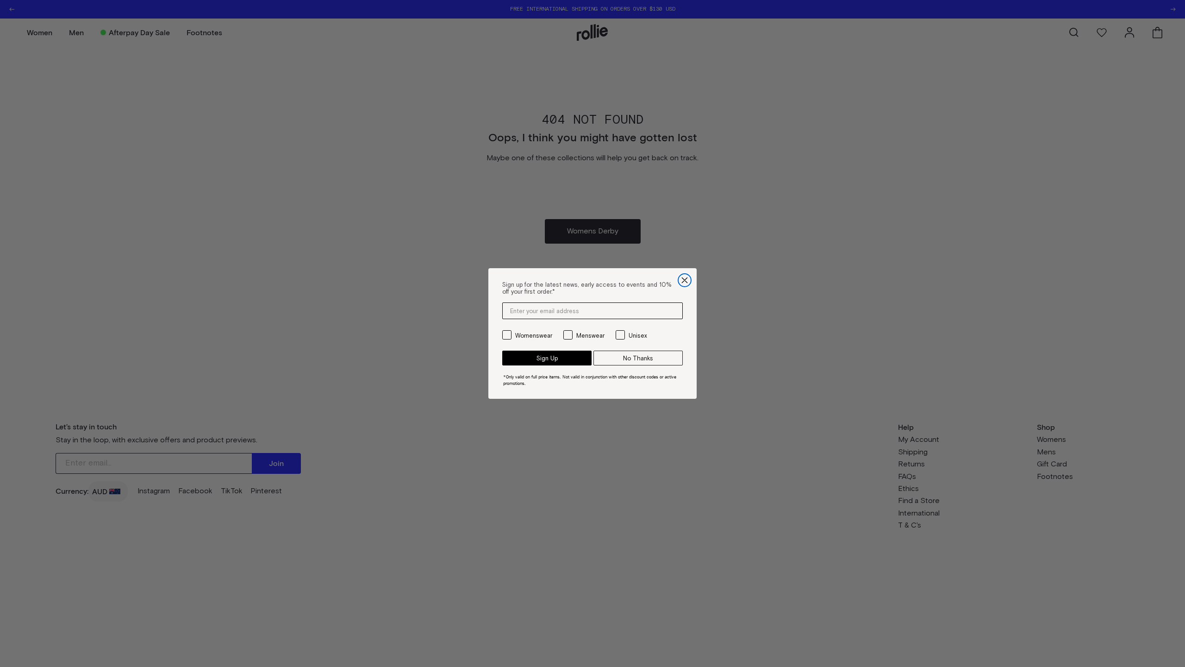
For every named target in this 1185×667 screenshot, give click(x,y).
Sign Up (547, 358)
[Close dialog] (684, 280)
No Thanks (638, 358)
